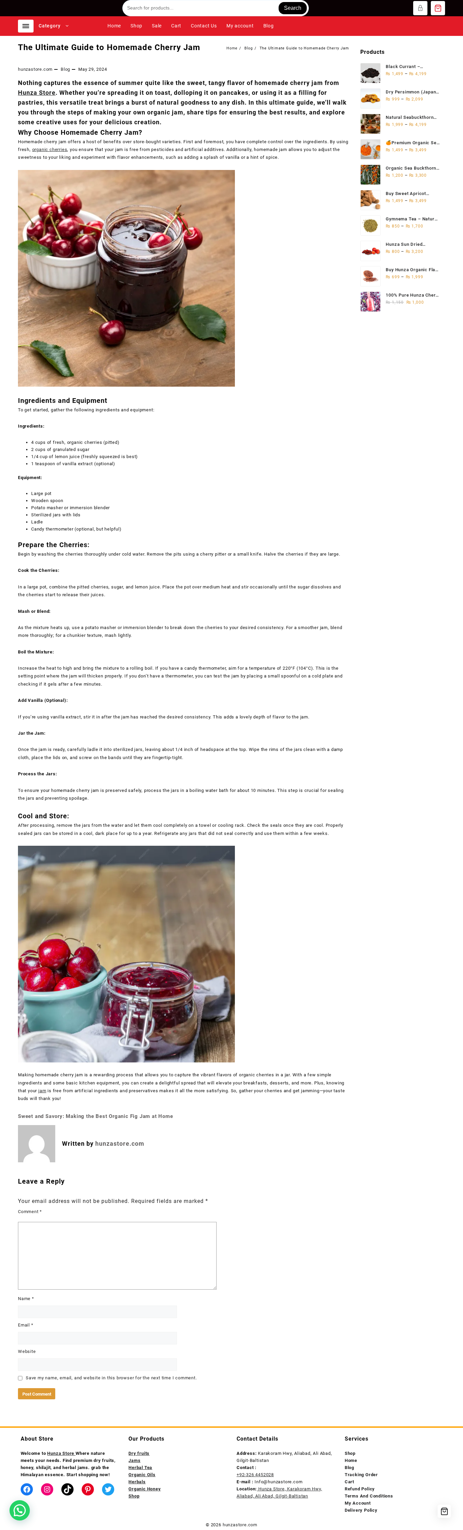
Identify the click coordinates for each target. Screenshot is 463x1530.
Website (27, 1351)
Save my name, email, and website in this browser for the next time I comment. (111, 1377)
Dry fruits (138, 1453)
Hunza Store (37, 92)
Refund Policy (360, 1488)
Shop (350, 1453)
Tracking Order (361, 1474)
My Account (358, 1503)
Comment (30, 1211)
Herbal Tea (140, 1467)
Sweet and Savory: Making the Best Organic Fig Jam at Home (95, 1116)
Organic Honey (144, 1488)
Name (26, 1298)
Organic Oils (142, 1474)
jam (42, 1090)
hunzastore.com (35, 69)
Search (292, 8)
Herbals (137, 1481)
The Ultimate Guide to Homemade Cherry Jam (109, 47)
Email (26, 1325)
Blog (65, 69)
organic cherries (49, 149)
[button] (19, 1510)
